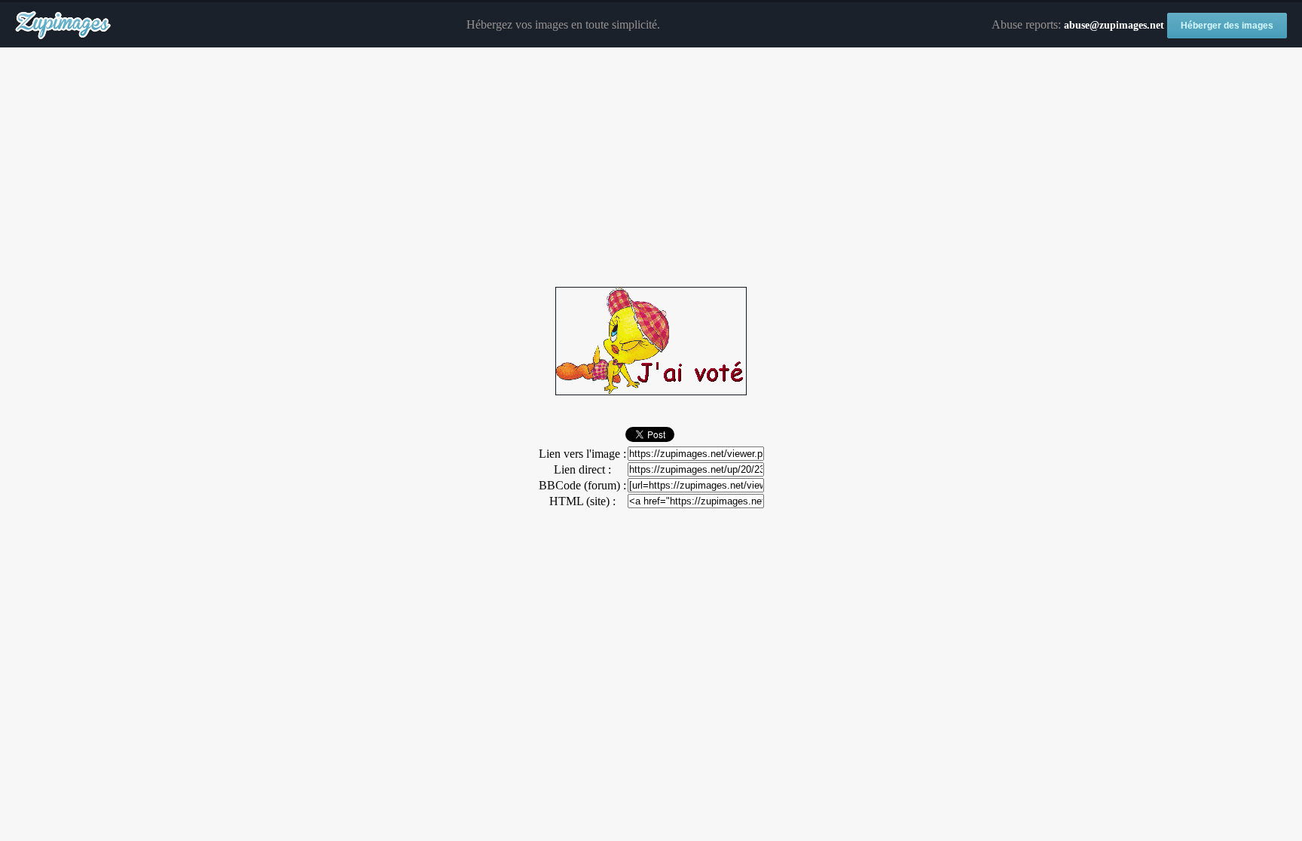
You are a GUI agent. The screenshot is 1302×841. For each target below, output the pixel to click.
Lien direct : (582, 469)
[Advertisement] (651, 167)
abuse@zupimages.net (1114, 25)
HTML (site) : (582, 501)
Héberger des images (1227, 25)
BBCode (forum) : (582, 485)
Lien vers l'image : (582, 453)
